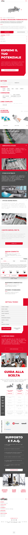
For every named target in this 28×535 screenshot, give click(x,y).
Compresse (21, 88)
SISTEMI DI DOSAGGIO (5, 306)
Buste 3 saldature (16, 94)
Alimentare (4, 82)
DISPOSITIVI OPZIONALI (5, 324)
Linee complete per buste (17, 103)
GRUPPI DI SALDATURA (5, 311)
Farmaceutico (17, 82)
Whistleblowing (3, 511)
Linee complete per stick (7, 103)
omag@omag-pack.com (14, 518)
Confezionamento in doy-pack (16, 96)
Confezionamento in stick (7, 94)
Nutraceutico (10, 82)
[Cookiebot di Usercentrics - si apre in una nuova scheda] (24, 258)
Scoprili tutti (14, 243)
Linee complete (3, 41)
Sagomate (4, 97)
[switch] (11, 272)
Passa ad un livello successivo (10, 70)
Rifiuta (5, 275)
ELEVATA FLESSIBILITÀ (5, 313)
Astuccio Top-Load (16, 97)
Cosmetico (4, 84)
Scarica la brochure (6, 328)
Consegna (1, 36)
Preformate (9, 97)
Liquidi (17, 88)
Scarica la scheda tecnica (17, 328)
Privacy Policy (3, 514)
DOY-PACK (3, 315)
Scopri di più (10, 393)
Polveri (4, 88)
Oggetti (4, 90)
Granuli (8, 88)
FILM (2, 322)
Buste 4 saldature (6, 96)
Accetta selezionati (14, 275)
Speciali (8, 90)
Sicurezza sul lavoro (4, 503)
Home (1, 17)
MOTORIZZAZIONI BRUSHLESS (6, 317)
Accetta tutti (22, 275)
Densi (13, 88)
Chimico (9, 84)
